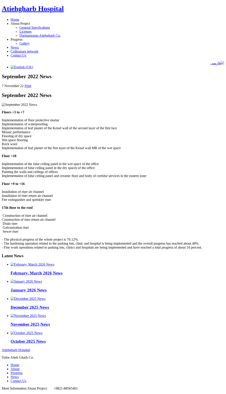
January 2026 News (29, 290)
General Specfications (34, 27)
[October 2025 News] (26, 333)
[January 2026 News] (26, 281)
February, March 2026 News (36, 273)
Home (15, 19)
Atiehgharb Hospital (33, 9)
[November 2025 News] (28, 316)
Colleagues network (24, 51)
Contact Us (18, 55)
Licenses (25, 31)
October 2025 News (28, 341)
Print (27, 86)
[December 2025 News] (28, 299)
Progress (17, 373)
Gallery (24, 43)
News (15, 47)
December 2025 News (30, 307)
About (15, 369)
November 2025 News (30, 324)
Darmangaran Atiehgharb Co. (40, 35)
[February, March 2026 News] (32, 264)
